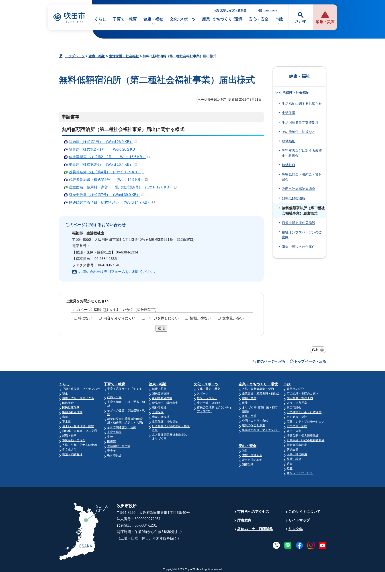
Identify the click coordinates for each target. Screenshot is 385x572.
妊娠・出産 (114, 397)
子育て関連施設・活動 (121, 427)
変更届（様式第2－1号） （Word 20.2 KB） (104, 149)
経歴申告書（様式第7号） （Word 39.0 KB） (104, 195)
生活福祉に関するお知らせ (302, 103)
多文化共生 (69, 449)
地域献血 (288, 165)
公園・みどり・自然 (255, 420)
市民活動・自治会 (73, 440)
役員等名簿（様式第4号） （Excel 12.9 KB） (105, 172)
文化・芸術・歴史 (208, 388)
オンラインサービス (300, 473)
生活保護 (288, 113)
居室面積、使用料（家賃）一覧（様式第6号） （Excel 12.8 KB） (121, 187)
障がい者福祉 (160, 417)
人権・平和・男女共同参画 (79, 445)
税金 (65, 393)
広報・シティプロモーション (305, 421)
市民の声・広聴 (297, 426)
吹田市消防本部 (252, 460)
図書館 (111, 441)
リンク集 (296, 529)
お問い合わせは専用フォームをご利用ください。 (118, 272)
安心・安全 (259, 19)
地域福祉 (288, 141)
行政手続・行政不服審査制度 (305, 440)
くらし (100, 19)
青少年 (111, 450)
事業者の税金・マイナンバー (261, 430)
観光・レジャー (207, 398)
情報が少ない (200, 318)
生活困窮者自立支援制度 (300, 122)
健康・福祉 (153, 19)
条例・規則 (294, 431)
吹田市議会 (294, 407)
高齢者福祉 (159, 407)
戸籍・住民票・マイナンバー (81, 388)
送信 (161, 328)
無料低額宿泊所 (293, 198)
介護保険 (158, 412)
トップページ (75, 56)
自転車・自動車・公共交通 (79, 431)
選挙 (290, 463)
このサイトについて (305, 511)
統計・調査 (294, 459)
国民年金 (68, 402)
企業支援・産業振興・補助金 (261, 393)
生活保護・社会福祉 (124, 56)
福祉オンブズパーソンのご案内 (302, 235)
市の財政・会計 (297, 417)
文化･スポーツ (183, 19)
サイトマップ (299, 520)
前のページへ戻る (271, 361)
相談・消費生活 (72, 454)
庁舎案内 (244, 520)
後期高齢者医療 (72, 412)
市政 (279, 19)
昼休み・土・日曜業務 (255, 529)
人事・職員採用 (297, 454)
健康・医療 (159, 388)
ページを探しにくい (163, 318)
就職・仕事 (69, 435)
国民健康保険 (71, 407)
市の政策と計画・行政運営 (304, 412)
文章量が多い (233, 318)
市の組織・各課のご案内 (303, 393)
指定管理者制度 (297, 445)
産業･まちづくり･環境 (222, 19)
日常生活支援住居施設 (298, 223)
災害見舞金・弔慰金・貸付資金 (302, 177)
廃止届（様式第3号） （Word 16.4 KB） (101, 164)
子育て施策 (114, 432)
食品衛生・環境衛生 (165, 402)
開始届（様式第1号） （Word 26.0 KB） (101, 142)
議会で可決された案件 (298, 247)
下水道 (66, 421)
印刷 (315, 349)
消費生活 (248, 464)
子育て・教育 (125, 19)
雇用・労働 (249, 398)
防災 (245, 450)
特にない (85, 318)
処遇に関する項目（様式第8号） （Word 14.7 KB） (110, 202)
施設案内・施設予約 (300, 398)
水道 (65, 417)
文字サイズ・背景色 (233, 10)
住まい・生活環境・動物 (78, 426)
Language (270, 10)
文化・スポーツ (206, 384)
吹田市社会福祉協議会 (298, 189)
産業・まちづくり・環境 (258, 384)
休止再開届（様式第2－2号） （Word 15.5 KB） (107, 157)
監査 (290, 468)
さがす (300, 21)
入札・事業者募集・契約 (258, 388)
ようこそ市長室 (297, 402)
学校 (110, 436)
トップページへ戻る (310, 361)
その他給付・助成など (298, 132)
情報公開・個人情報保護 (303, 435)
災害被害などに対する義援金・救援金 (302, 153)
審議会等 (292, 449)
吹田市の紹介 (295, 388)
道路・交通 (249, 416)
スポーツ (203, 393)
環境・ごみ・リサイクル (78, 398)
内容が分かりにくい (119, 318)
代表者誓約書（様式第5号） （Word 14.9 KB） (106, 180)
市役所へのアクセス (253, 511)
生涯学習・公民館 (118, 446)
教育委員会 (114, 455)
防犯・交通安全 (252, 455)
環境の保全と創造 (253, 425)
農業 (245, 402)
